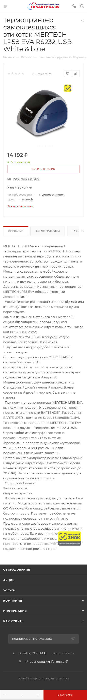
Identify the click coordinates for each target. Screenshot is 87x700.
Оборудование (16, 569)
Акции (9, 580)
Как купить (13, 621)
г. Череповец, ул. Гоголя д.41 (46, 662)
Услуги (9, 590)
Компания (12, 600)
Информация (15, 610)
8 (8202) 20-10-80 (32, 653)
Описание (15, 231)
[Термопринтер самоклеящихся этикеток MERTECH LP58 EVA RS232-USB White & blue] (43, 112)
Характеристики (47, 231)
